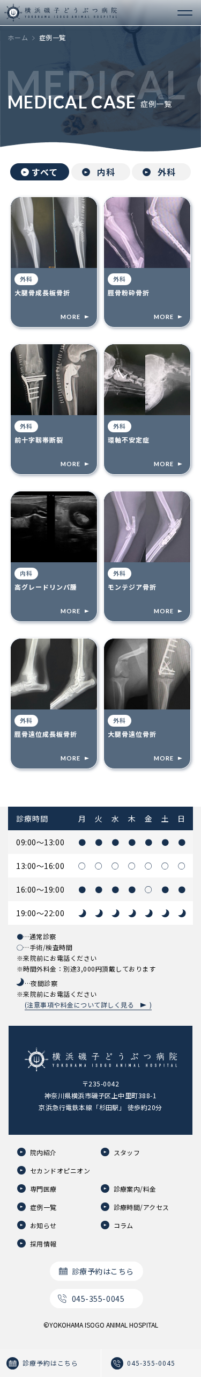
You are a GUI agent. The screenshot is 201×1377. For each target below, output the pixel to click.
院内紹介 (43, 1152)
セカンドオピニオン (60, 1170)
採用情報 (43, 1243)
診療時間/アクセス (141, 1207)
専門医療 (43, 1188)
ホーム (18, 37)
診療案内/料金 (135, 1188)
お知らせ (43, 1225)
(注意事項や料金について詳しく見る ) (88, 1004)
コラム (123, 1225)
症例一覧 (43, 1207)
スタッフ (127, 1152)
